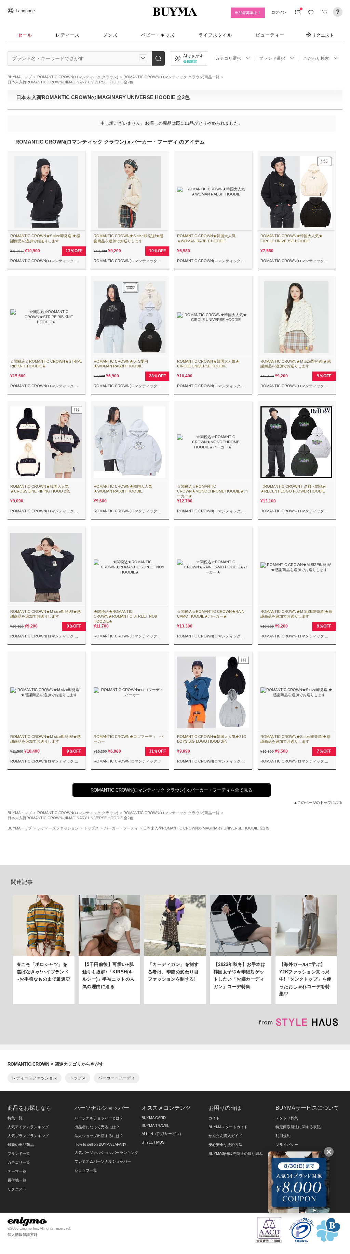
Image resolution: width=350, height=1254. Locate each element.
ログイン (278, 12)
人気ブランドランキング (28, 1136)
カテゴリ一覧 (19, 1162)
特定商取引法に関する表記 (298, 1127)
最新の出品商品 (21, 1145)
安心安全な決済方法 (225, 1145)
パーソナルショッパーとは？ (99, 1118)
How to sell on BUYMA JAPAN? (100, 1144)
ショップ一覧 (86, 1170)
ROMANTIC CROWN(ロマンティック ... (44, 261)
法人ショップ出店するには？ (99, 1136)
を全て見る (172, 790)
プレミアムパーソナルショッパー (103, 1161)
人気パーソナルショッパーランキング (106, 1152)
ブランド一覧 (19, 1153)
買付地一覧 (17, 1180)
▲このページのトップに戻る (318, 802)
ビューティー (270, 35)
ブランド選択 (272, 58)
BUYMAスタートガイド (228, 1127)
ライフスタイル (215, 35)
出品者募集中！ (248, 13)
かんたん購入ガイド (225, 1136)
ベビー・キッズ (158, 35)
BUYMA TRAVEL (155, 1125)
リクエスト (323, 34)
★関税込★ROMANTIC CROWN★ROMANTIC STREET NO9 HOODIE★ (125, 616)
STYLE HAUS (153, 1142)
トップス (77, 1078)
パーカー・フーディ (116, 1078)
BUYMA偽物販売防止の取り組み (235, 1153)
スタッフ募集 (286, 1118)
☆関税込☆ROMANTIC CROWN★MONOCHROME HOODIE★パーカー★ (212, 491)
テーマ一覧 (17, 1171)
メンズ (110, 35)
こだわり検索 (316, 58)
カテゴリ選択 (228, 58)
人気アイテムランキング (28, 1127)
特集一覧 (15, 1118)
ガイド (214, 1118)
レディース (68, 35)
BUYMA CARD (154, 1118)
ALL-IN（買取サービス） (162, 1134)
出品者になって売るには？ (97, 1127)
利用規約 (283, 1136)
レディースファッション (34, 1078)
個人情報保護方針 (23, 1234)
